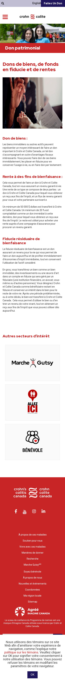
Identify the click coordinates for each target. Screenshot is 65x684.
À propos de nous (32, 577)
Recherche (32, 558)
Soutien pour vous (32, 540)
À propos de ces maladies (33, 534)
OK (32, 674)
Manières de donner (33, 552)
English (36, 3)
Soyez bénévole (32, 571)
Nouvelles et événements (32, 583)
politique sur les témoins (21, 652)
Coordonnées (32, 589)
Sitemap (32, 601)
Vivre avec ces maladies (32, 546)
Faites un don (53, 3)
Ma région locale (32, 595)
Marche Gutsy (32, 564)
